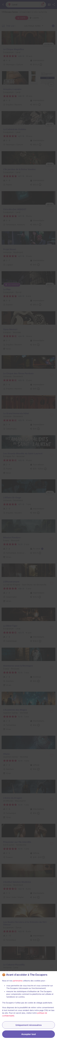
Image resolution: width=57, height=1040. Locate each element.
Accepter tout (28, 1034)
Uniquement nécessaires (29, 1025)
